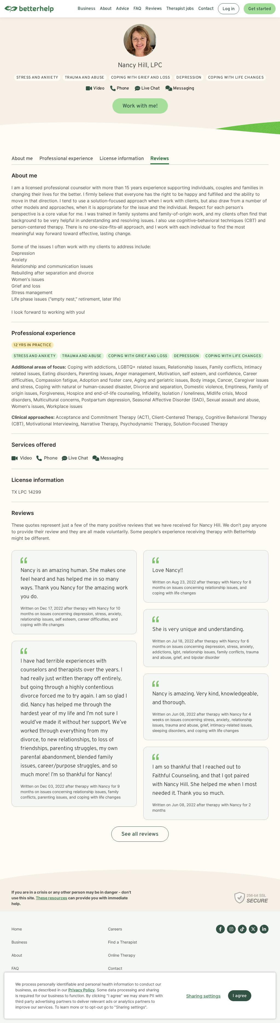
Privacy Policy (81, 990)
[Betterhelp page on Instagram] (230, 962)
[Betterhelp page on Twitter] (252, 962)
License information (122, 159)
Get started (259, 9)
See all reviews (140, 834)
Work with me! (140, 106)
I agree (240, 996)
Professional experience (66, 159)
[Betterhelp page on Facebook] (219, 962)
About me (22, 159)
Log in (229, 9)
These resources (51, 898)
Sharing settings (203, 996)
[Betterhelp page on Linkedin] (263, 962)
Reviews (159, 159)
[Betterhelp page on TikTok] (241, 962)
